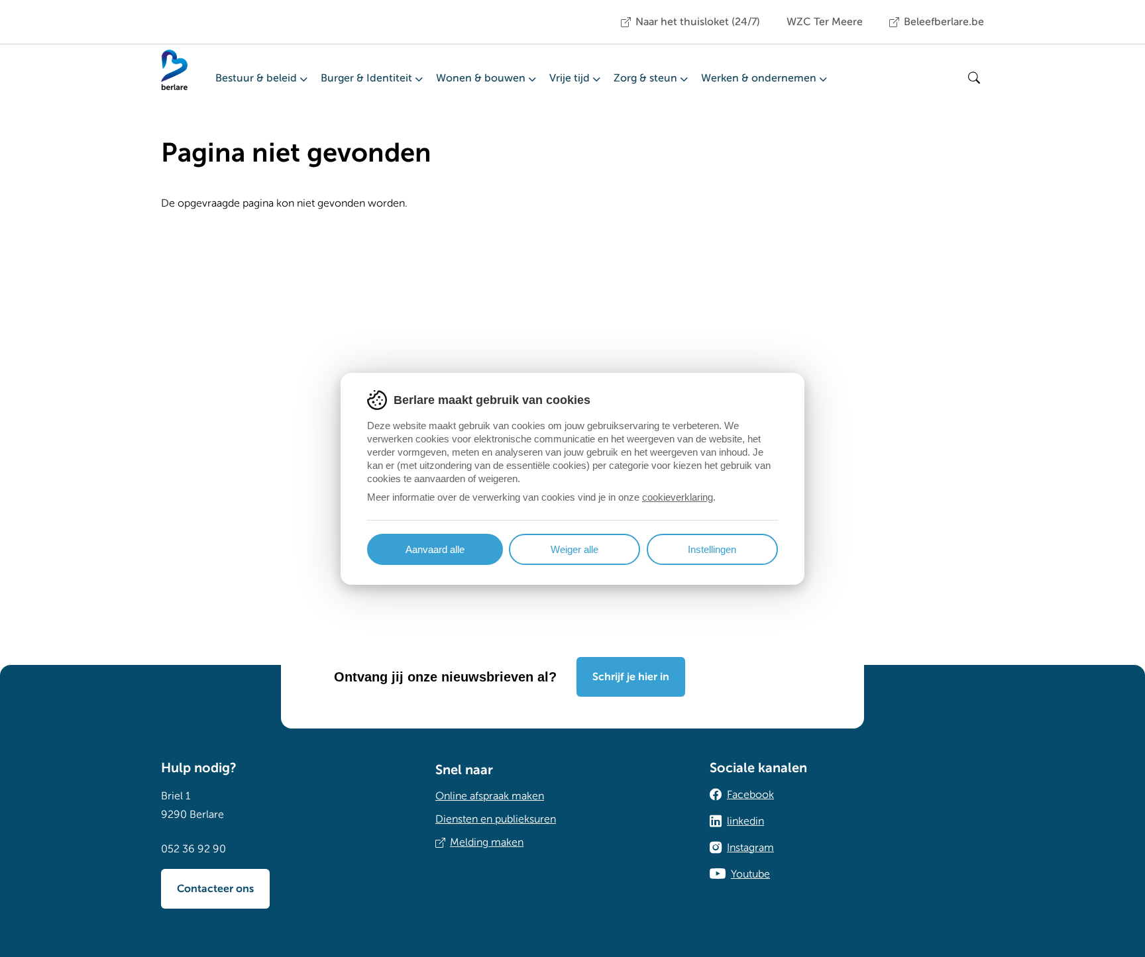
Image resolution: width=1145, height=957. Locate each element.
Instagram (750, 848)
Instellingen (712, 549)
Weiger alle (574, 549)
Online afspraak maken (489, 796)
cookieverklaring (677, 497)
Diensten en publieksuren (495, 819)
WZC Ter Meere (825, 22)
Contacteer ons (215, 889)
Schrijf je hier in (630, 677)
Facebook (750, 795)
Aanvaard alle (435, 549)
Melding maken (486, 842)
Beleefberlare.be (944, 22)
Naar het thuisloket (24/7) (697, 22)
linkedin (745, 821)
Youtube (750, 874)
